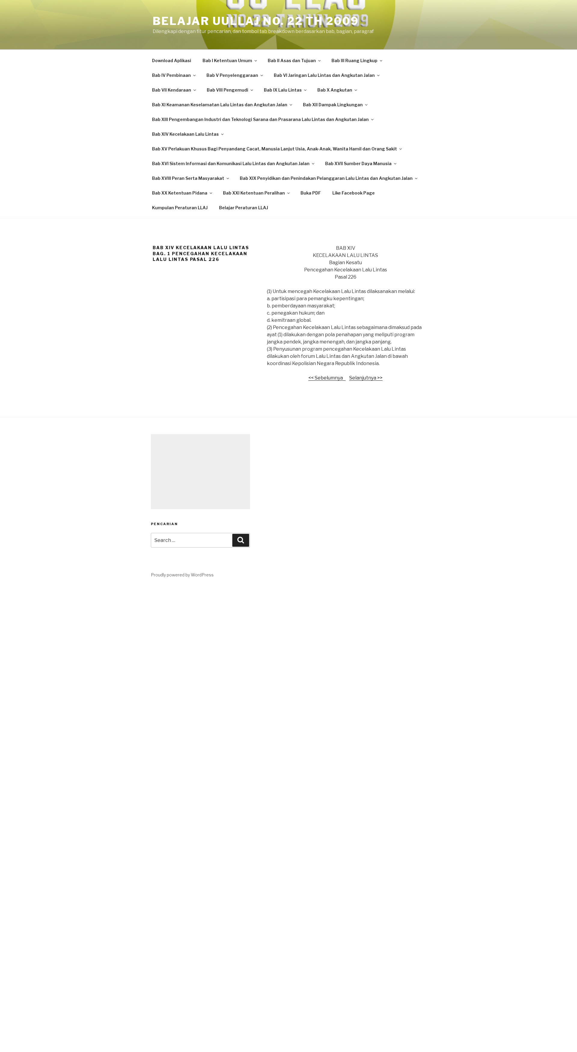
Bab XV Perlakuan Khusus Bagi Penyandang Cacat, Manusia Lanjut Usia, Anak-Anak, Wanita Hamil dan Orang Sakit (274, 148)
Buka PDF (311, 192)
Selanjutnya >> (366, 378)
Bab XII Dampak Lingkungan (333, 104)
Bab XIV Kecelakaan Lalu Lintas (185, 134)
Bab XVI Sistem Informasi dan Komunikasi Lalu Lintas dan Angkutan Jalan (231, 163)
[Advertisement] (200, 471)
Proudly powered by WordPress (182, 574)
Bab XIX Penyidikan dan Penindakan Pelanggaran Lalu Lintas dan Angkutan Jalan (326, 178)
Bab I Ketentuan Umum (227, 60)
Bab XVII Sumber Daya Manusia (358, 163)
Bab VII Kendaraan (171, 89)
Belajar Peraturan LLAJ (243, 207)
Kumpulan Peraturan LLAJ (180, 207)
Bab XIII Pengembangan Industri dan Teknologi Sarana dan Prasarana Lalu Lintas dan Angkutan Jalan (260, 119)
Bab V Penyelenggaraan (232, 75)
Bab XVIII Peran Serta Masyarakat (188, 178)
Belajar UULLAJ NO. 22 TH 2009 (256, 21)
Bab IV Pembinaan (171, 75)
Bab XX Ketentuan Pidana (179, 192)
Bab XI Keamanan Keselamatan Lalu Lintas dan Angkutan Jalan (219, 104)
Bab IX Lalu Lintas (283, 89)
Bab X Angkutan (334, 89)
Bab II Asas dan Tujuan (292, 60)
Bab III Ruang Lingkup (354, 60)
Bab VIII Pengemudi (227, 89)
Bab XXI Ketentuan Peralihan (254, 192)
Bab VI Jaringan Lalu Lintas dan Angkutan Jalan (324, 75)
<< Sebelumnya (327, 378)
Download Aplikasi (171, 60)
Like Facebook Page (353, 192)
